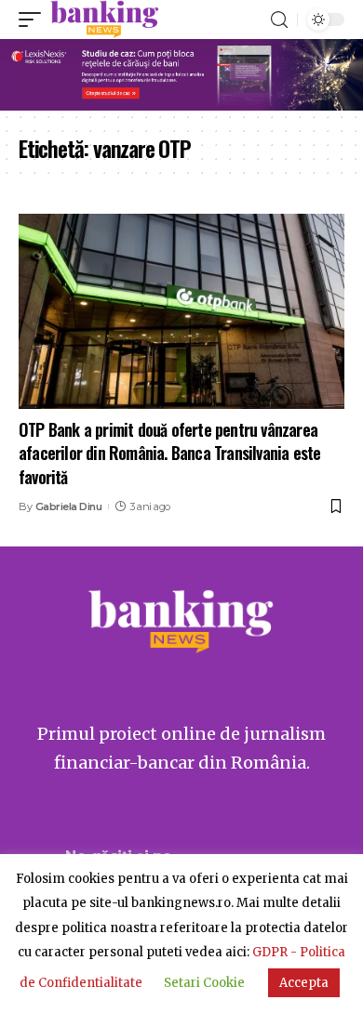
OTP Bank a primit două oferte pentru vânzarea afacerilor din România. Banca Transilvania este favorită (169, 452)
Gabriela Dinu (68, 506)
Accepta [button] (304, 983)
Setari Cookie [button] (204, 983)
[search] (279, 20)
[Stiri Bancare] (104, 19)
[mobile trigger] (34, 19)
